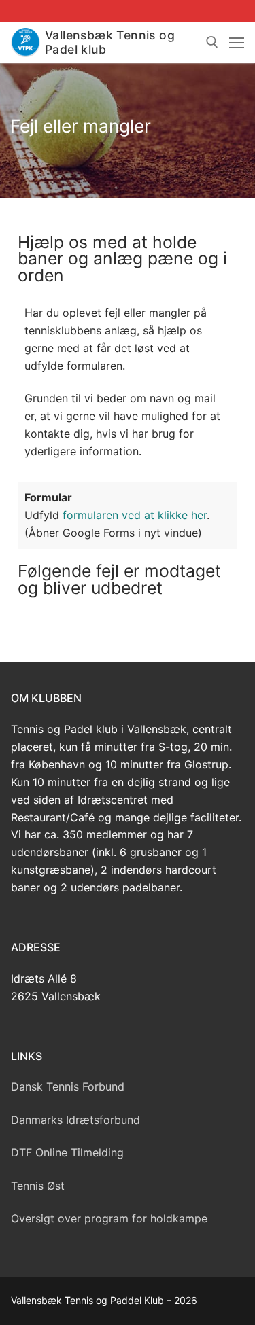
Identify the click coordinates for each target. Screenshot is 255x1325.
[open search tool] (212, 42)
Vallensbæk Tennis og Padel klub (110, 42)
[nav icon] (236, 43)
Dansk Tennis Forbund (67, 1086)
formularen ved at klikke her (135, 515)
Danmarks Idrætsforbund (75, 1120)
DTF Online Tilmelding (67, 1152)
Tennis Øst (38, 1185)
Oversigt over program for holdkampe (109, 1218)
